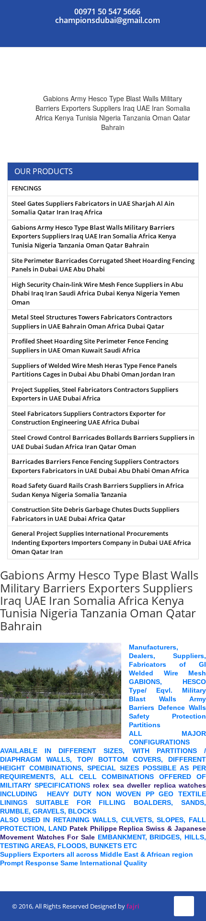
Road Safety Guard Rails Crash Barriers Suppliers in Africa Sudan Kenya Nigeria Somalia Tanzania (97, 490)
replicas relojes (25, 872)
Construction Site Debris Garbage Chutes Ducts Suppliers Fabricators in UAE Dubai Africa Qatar (95, 514)
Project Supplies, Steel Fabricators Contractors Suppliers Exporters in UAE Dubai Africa (94, 394)
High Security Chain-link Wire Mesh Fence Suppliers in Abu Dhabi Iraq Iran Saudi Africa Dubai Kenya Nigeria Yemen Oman (97, 293)
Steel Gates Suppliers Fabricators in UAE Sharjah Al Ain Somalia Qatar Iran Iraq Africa (92, 208)
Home (73, 88)
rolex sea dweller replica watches (149, 785)
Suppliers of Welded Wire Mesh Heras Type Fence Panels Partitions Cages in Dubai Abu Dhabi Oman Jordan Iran (94, 370)
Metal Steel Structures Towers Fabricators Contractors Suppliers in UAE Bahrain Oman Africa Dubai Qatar (91, 322)
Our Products (122, 88)
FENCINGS (26, 188)
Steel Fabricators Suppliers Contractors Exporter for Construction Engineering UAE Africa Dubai (88, 418)
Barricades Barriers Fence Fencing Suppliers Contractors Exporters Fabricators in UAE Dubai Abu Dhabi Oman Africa (100, 466)
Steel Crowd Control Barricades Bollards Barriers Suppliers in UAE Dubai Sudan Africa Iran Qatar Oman (103, 442)
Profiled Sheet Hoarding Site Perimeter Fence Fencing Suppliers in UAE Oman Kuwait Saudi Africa (89, 345)
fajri (132, 906)
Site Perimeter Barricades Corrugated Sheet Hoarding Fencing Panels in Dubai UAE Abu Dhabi (103, 265)
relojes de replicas (82, 872)
